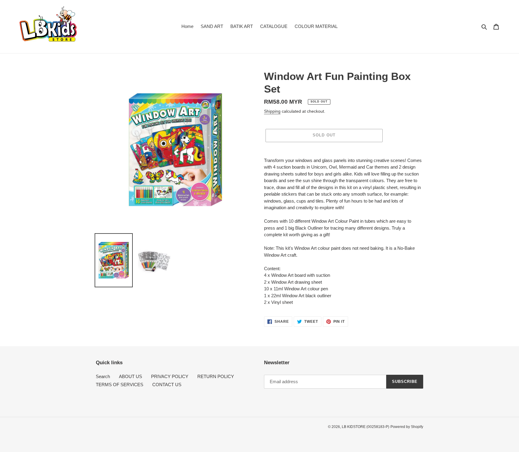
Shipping (272, 111)
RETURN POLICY (215, 376)
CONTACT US (166, 384)
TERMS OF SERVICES (119, 384)
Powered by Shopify (406, 427)
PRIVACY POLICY (169, 376)
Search (103, 376)
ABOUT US (130, 376)
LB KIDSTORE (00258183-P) (365, 427)
